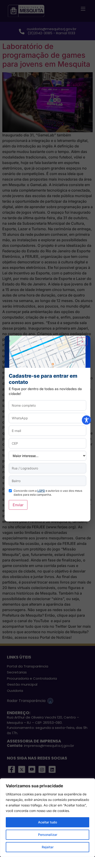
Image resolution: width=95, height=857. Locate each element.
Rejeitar (47, 847)
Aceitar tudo (47, 822)
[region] (47, 817)
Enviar (18, 505)
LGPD (41, 490)
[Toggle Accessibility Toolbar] (86, 420)
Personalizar (47, 835)
